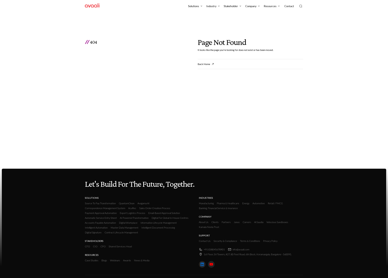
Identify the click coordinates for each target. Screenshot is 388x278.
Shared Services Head (120, 246)
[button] (195, 6)
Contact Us (205, 240)
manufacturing (206, 203)
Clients (215, 222)
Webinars (115, 260)
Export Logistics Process (132, 212)
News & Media (141, 260)
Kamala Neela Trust (209, 226)
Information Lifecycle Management (158, 222)
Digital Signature (93, 232)
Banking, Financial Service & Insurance (218, 208)
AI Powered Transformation (134, 217)
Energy (245, 203)
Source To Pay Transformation (100, 203)
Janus (237, 222)
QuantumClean (126, 203)
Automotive (259, 203)
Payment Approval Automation (101, 212)
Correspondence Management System (105, 208)
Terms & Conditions (250, 240)
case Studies (91, 260)
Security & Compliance (225, 240)
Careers (247, 222)
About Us (203, 222)
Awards (127, 260)
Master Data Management (124, 227)
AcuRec (132, 208)
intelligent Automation (96, 227)
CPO (103, 246)
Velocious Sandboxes (277, 222)
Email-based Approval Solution (164, 212)
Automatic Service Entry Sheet (101, 217)
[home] (92, 6)
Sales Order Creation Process (154, 208)
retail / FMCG (275, 203)
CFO (87, 246)
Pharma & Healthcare (228, 203)
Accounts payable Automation (100, 222)
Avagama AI (143, 203)
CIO (95, 246)
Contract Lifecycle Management (121, 232)
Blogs (104, 260)
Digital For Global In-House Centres (170, 217)
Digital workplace (128, 222)
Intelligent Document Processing (158, 227)
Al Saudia (258, 222)
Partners (226, 222)
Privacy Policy (270, 240)
